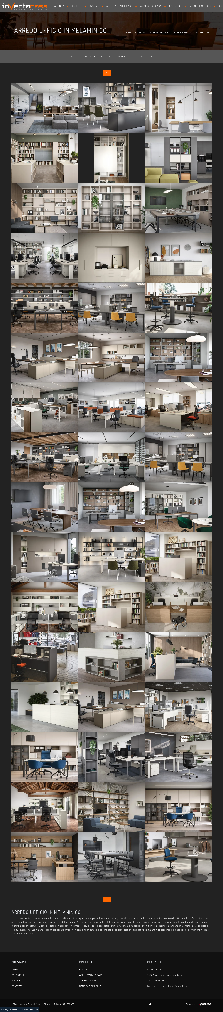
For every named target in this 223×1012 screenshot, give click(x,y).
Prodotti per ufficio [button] (97, 56)
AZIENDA (16, 969)
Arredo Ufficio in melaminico (191, 33)
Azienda (59, 6)
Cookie (13, 1009)
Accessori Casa (151, 6)
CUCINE (83, 969)
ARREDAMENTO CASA (90, 975)
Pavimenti (176, 6)
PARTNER (16, 980)
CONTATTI (16, 986)
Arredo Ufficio (200, 6)
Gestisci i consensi (29, 1009)
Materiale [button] (123, 56)
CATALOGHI (17, 975)
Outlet (77, 6)
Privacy (4, 1009)
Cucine (94, 6)
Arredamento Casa (119, 6)
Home (205, 29)
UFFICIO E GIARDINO (90, 986)
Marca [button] (73, 56)
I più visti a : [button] (145, 56)
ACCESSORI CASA (88, 980)
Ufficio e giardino (134, 33)
